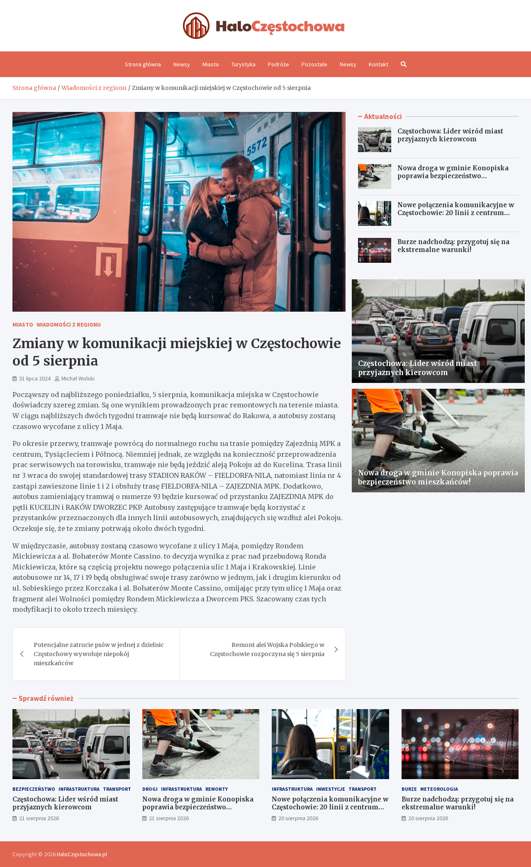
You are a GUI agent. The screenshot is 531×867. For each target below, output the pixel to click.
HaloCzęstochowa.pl (82, 854)
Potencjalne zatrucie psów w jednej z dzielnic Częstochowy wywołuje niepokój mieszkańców (99, 654)
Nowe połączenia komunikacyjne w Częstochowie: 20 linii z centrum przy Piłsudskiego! (455, 213)
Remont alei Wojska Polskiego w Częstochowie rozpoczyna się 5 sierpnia (267, 649)
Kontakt (378, 64)
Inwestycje (330, 789)
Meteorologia (439, 789)
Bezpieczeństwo (33, 789)
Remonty (216, 789)
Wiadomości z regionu (69, 324)
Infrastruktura (79, 789)
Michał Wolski (78, 378)
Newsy (181, 64)
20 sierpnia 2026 (298, 818)
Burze (409, 789)
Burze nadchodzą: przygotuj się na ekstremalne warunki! (453, 246)
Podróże (278, 64)
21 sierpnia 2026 (39, 818)
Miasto (210, 64)
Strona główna (143, 64)
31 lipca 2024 (35, 378)
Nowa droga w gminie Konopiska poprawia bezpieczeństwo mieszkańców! (453, 176)
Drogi (150, 789)
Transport (117, 789)
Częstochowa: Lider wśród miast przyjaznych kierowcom (450, 135)
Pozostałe (314, 64)
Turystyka (243, 64)
